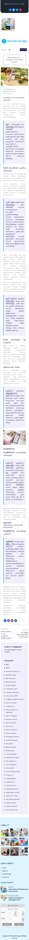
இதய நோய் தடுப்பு (10, 678)
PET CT (8, 668)
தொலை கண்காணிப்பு (12, 729)
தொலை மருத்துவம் (11, 733)
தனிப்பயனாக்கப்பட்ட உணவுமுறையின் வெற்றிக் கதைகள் (13, 526)
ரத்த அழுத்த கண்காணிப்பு (13, 799)
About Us (5, 871)
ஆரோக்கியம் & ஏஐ (11, 675)
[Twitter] (13, 9)
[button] (23, 49)
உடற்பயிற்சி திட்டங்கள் (11, 689)
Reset (19, 924)
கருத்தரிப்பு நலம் (10, 706)
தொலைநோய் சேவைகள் (12, 736)
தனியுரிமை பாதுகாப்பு (11, 719)
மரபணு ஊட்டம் (10, 775)
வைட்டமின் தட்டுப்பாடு (12, 810)
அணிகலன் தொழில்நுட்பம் (13, 671)
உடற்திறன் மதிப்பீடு (11, 685)
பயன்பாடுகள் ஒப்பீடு (11, 754)
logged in (14, 649)
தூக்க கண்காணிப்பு (11, 723)
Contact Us (5, 877)
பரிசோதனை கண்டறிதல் (12, 757)
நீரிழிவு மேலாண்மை (11, 747)
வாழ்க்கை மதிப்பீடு (11, 803)
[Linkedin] (17, 9)
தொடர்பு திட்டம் (16, 57)
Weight (3, 918)
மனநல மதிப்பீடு (10, 768)
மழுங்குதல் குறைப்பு (11, 785)
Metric (16, 909)
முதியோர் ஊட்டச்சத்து (12, 796)
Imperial (11, 909)
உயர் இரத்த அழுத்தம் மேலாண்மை (15, 699)
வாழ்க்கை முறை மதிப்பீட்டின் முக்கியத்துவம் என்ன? (15, 899)
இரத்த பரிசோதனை (11, 682)
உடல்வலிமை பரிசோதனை (12, 692)
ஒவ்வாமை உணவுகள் (11, 703)
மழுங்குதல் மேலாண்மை (12, 789)
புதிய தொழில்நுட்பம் (11, 761)
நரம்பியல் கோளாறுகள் (12, 740)
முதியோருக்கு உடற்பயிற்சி (12, 792)
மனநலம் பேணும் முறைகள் (13, 771)
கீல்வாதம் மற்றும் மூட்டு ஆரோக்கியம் (12, 711)
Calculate (7, 924)
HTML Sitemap (6, 874)
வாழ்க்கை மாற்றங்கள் (11, 806)
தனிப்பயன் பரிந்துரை (11, 716)
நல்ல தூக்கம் (9, 743)
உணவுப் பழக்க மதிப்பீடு (12, 696)
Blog (8, 27)
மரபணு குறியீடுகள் (11, 778)
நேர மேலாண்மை (10, 750)
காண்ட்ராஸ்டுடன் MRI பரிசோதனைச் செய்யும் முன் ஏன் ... (18, 890)
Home (9, 57)
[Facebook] (10, 9)
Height (3, 912)
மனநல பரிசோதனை (11, 764)
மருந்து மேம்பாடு (10, 782)
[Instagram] (20, 9)
